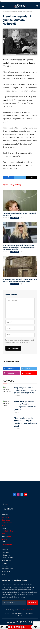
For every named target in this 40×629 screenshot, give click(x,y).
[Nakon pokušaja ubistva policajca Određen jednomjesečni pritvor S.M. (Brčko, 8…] (7, 403)
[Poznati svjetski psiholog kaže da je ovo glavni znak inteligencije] (20, 200)
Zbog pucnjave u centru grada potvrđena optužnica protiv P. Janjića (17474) (25, 390)
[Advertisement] (20, 454)
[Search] (37, 5)
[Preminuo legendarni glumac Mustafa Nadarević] (20, 54)
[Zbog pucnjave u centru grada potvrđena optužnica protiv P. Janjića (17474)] (7, 389)
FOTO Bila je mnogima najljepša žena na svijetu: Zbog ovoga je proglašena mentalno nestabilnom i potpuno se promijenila (19, 247)
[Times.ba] (20, 5)
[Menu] (3, 5)
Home (4, 11)
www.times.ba (7, 545)
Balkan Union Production (26, 610)
